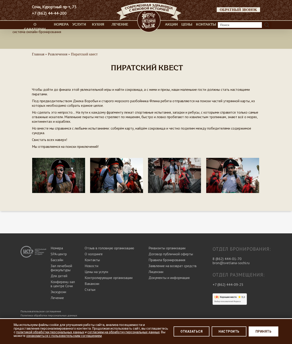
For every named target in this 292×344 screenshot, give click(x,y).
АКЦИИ (171, 24)
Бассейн (57, 260)
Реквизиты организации (167, 248)
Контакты (206, 24)
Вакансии (92, 283)
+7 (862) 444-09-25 (228, 284)
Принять (264, 331)
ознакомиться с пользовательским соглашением (64, 336)
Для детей (59, 276)
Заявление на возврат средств (173, 266)
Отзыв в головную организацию (109, 248)
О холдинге (94, 254)
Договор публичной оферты (171, 254)
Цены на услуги (96, 272)
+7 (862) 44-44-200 (49, 13)
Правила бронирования (167, 260)
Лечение (120, 24)
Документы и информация (169, 278)
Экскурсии (58, 292)
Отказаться (191, 331)
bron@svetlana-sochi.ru (231, 263)
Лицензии (156, 272)
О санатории (35, 26)
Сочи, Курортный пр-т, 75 (54, 7)
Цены (186, 24)
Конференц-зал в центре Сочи (63, 284)
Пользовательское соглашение (41, 311)
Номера (61, 24)
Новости (91, 266)
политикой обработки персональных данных (50, 332)
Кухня (98, 24)
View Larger (58, 171)
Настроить (229, 331)
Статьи (90, 289)
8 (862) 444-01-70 (227, 258)
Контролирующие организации (109, 278)
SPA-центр (59, 254)
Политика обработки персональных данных (49, 315)
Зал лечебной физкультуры (61, 268)
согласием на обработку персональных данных (123, 332)
